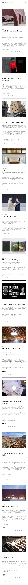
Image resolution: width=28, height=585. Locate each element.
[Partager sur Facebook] (15, 51)
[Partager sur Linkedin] (21, 51)
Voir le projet (4, 51)
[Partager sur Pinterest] (17, 51)
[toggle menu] (26, 1)
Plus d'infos (11, 51)
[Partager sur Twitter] (19, 51)
